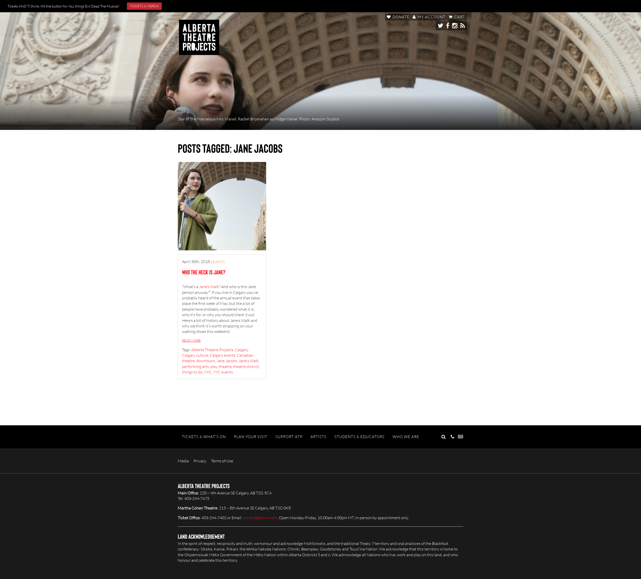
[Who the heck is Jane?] (222, 206)
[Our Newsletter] (460, 436)
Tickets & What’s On (204, 436)
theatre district (246, 366)
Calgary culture (195, 355)
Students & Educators (360, 436)
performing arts (195, 366)
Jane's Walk (249, 360)
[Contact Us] (452, 436)
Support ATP (288, 436)
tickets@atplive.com (260, 517)
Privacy (200, 460)
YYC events (223, 371)
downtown (205, 360)
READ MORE (191, 340)
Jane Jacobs (227, 360)
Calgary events (222, 355)
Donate (400, 17)
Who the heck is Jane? (203, 272)
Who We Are (406, 436)
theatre (225, 366)
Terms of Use (222, 460)
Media (183, 460)
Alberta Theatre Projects (212, 349)
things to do (192, 371)
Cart (459, 17)
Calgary (241, 349)
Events (219, 262)
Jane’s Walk (209, 286)
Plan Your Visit (250, 436)
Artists (318, 436)
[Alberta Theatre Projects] (199, 37)
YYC (208, 371)
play (213, 366)
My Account (431, 17)
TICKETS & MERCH (144, 6)
